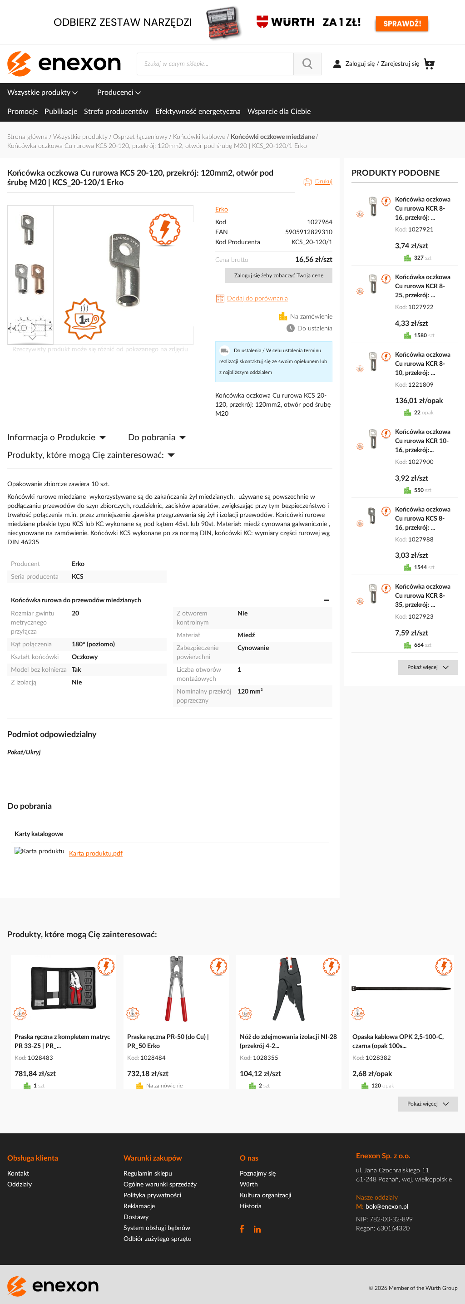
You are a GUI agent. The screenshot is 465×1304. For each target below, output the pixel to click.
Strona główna (28, 137)
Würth (249, 1184)
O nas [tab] (249, 1158)
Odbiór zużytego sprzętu (158, 1239)
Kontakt (18, 1174)
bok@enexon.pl (387, 1207)
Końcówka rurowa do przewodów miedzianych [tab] (76, 600)
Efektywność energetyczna (198, 111)
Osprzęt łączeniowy (141, 137)
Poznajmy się (258, 1174)
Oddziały (19, 1184)
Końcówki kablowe (200, 137)
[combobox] (229, 64)
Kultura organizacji (265, 1195)
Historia (251, 1206)
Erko (221, 210)
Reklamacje (139, 1206)
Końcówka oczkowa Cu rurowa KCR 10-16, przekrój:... (422, 441)
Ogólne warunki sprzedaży (160, 1184)
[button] (31, 229)
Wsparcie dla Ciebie (279, 111)
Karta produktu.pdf (96, 854)
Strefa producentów (116, 111)
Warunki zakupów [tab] (153, 1158)
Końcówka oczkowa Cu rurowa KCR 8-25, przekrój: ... (422, 286)
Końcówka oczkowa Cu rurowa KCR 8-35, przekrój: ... (422, 596)
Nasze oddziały (377, 1198)
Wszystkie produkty (39, 92)
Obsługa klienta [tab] (32, 1158)
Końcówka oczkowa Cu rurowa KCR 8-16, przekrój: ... (422, 209)
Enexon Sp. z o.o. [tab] (383, 1156)
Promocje (22, 111)
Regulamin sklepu (148, 1174)
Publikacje (61, 111)
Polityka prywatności (152, 1195)
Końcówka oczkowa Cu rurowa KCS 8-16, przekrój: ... (422, 519)
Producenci (116, 92)
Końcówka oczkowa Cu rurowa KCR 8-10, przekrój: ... (422, 364)
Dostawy (136, 1217)
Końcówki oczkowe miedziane (273, 137)
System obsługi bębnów (157, 1228)
